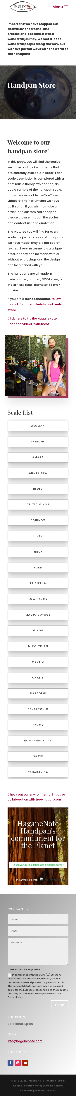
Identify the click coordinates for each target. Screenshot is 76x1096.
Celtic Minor (38, 504)
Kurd (38, 567)
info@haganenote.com (25, 1041)
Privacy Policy (33, 1085)
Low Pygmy (38, 599)
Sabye (38, 756)
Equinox (38, 520)
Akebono (38, 441)
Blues (38, 489)
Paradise (38, 693)
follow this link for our (35, 304)
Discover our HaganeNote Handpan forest (38, 865)
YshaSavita (38, 772)
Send (59, 1004)
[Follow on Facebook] (10, 1063)
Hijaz (38, 536)
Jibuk (38, 552)
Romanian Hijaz (38, 740)
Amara (38, 457)
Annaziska (38, 473)
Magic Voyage (38, 615)
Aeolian (38, 426)
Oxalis (38, 677)
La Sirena (38, 583)
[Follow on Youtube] (25, 1063)
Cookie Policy (53, 1085)
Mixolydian (38, 646)
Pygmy (38, 725)
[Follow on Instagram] (18, 1063)
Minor (38, 630)
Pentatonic (38, 709)
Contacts (26, 1090)
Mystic (38, 662)
